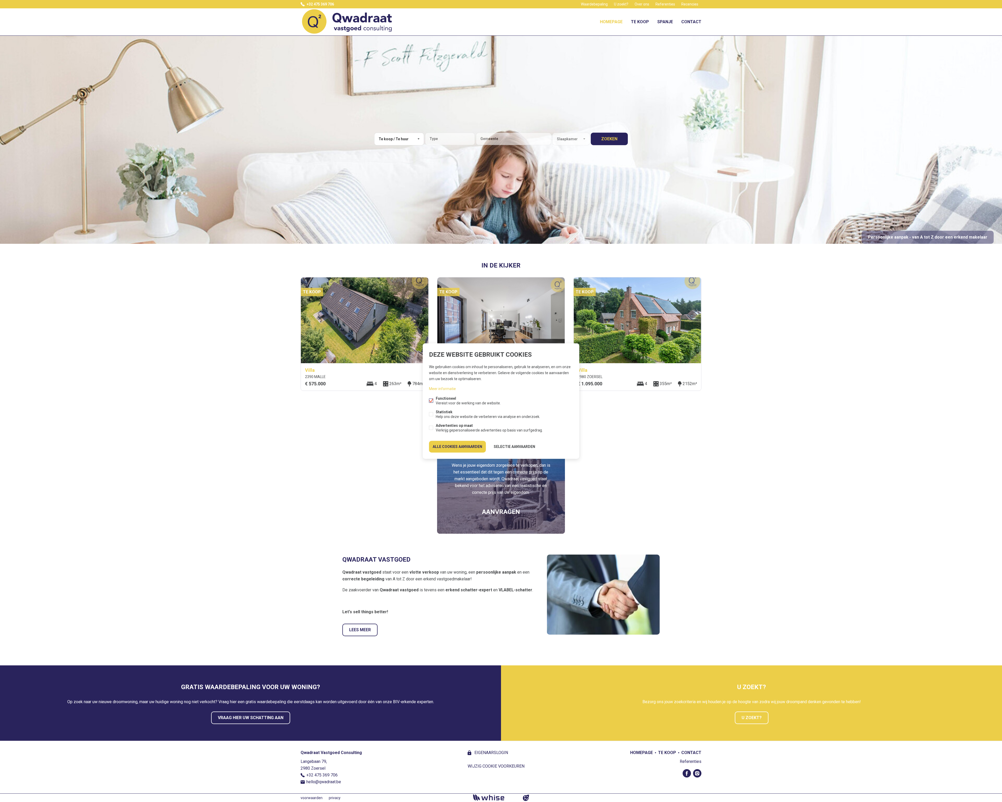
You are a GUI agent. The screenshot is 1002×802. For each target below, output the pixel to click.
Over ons (642, 4)
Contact (691, 21)
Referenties (665, 4)
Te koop (640, 21)
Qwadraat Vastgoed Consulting (331, 752)
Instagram (697, 773)
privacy (335, 798)
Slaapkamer (567, 139)
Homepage (611, 21)
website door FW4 (526, 798)
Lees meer (360, 629)
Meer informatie (442, 389)
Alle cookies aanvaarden (457, 447)
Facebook (687, 773)
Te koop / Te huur (394, 139)
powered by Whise (495, 797)
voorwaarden (312, 798)
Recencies (689, 4)
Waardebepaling (594, 4)
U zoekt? (621, 4)
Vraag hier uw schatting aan (250, 717)
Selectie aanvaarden (514, 447)
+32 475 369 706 (320, 4)
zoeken (609, 138)
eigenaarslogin (490, 752)
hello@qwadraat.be (323, 781)
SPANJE (665, 21)
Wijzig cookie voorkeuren (496, 766)
